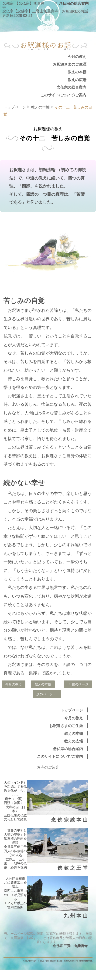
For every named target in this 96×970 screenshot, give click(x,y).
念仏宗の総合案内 (74, 3)
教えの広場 (77, 79)
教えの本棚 (77, 71)
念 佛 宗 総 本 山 (69, 819)
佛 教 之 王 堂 (73, 868)
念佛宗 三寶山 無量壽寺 (70, 945)
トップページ (14, 107)
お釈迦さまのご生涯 (69, 64)
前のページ (80, 684)
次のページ (44, 694)
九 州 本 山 (76, 915)
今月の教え (77, 56)
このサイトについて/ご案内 (63, 94)
